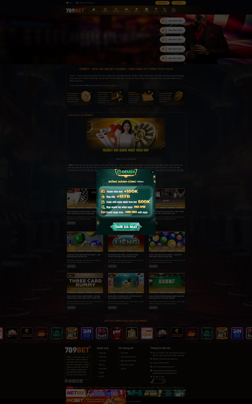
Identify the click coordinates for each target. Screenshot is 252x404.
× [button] (153, 171)
